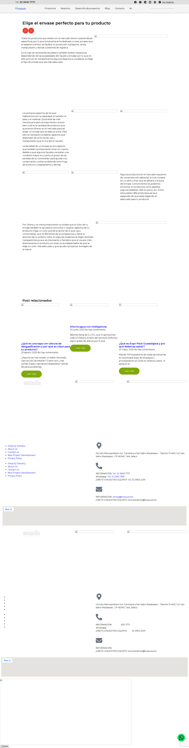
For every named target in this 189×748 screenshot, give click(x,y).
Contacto (119, 8)
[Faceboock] (135, 2)
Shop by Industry (17, 446)
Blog (107, 8)
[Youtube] (150, 2)
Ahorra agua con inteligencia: (89, 326)
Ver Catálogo (168, 2)
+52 (129, 480)
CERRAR (4, 746)
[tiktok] (160, 2)
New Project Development (21, 455)
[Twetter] (155, 2)
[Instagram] (140, 2)
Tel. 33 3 (116, 473)
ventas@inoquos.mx (122, 497)
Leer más (31, 374)
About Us (12, 449)
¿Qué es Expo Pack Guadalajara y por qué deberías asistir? (142, 345)
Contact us (13, 452)
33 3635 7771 (27, 2)
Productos (50, 8)
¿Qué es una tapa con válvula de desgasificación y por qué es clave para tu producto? (45, 346)
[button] (25, 31)
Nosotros (65, 8)
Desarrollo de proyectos (87, 8)
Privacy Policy (15, 458)
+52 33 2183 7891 (116, 476)
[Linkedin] (145, 2)
